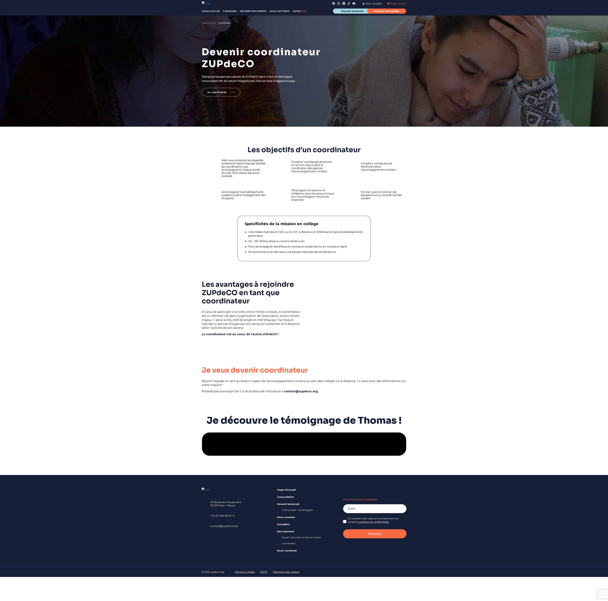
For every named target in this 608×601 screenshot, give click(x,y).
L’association (285, 496)
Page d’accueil (209, 23)
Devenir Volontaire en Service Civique (301, 537)
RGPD (263, 572)
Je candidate (217, 92)
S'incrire (374, 533)
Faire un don (398, 3)
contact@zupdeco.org (301, 391)
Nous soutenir (286, 517)
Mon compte (374, 3)
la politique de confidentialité (373, 522)
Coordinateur (289, 543)
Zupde (299, 11)
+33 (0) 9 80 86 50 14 (222, 515)
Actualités (283, 524)
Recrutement (285, 531)
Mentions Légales (245, 572)
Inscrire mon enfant (386, 11)
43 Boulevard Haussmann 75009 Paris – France (225, 504)
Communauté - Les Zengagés (297, 510)
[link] (333, 3)
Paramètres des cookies (286, 572)
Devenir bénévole (352, 11)
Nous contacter (287, 550)
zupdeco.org (217, 572)
